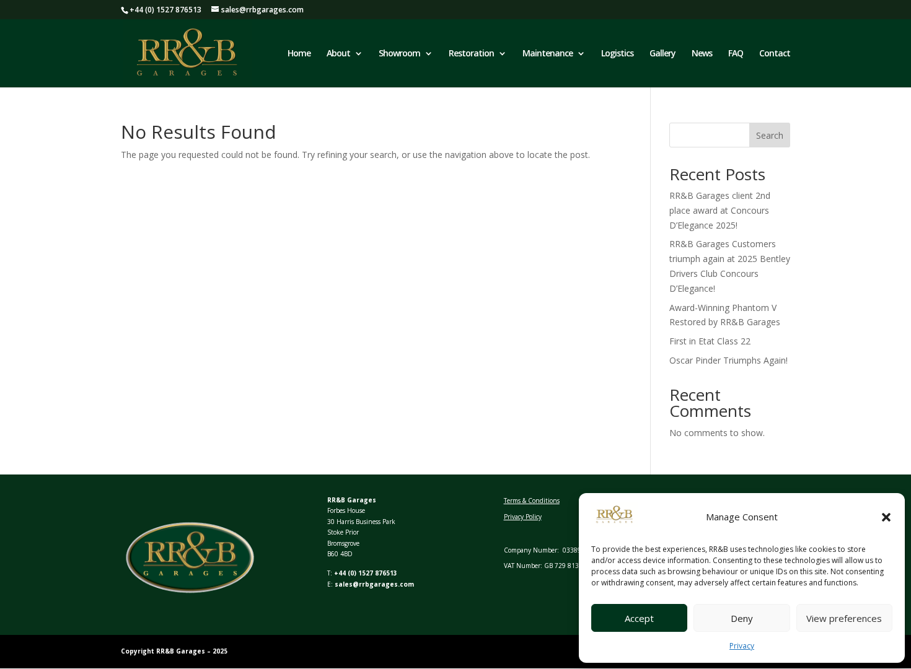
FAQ (735, 54)
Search (769, 135)
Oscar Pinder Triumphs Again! (728, 360)
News (702, 54)
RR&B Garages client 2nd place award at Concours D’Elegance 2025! (719, 210)
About (338, 54)
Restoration (471, 54)
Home (299, 54)
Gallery (662, 54)
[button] (886, 517)
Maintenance (547, 54)
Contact (774, 54)
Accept (639, 618)
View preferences (844, 618)
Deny (742, 618)
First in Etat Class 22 (709, 341)
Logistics (617, 54)
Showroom (399, 54)
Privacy (741, 646)
